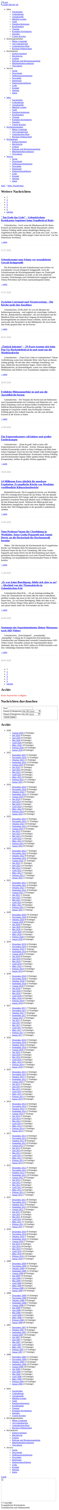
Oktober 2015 (18, 1077)
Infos (9, 97)
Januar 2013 (17, 1163)
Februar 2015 (18, 1096)
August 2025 (17, 765)
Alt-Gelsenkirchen (20, 44)
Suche (14, 71)
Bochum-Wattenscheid (22, 48)
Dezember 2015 (19, 1072)
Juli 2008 (16, 1308)
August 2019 (17, 954)
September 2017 (19, 1015)
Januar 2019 (17, 971)
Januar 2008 (17, 1322)
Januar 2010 (17, 1258)
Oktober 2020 (18, 919)
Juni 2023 (16, 833)
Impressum (17, 80)
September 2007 (19, 1332)
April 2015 (17, 1091)
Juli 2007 (16, 1337)
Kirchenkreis (12, 139)
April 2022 (17, 870)
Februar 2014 (18, 1128)
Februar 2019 (18, 969)
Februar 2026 (18, 747)
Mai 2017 (16, 1025)
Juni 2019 (16, 959)
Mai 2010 (16, 1249)
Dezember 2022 (19, 851)
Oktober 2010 (18, 1236)
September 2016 (19, 1047)
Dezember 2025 (19, 755)
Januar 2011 (17, 1227)
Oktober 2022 (18, 856)
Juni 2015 (16, 1087)
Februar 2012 (18, 1192)
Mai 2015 (16, 1089)
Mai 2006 (16, 1374)
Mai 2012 (16, 1185)
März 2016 (17, 1062)
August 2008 (17, 1305)
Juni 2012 (16, 1182)
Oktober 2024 (18, 792)
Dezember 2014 (19, 1104)
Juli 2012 (16, 1180)
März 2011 (16, 1222)
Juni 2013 (16, 1150)
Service (10, 156)
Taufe (14, 21)
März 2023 (17, 841)
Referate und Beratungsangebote (26, 61)
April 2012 (17, 1187)
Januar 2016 (17, 1067)
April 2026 (17, 743)
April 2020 (17, 932)
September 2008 (19, 1303)
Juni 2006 (16, 1372)
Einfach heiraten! (19, 53)
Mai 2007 (16, 1342)
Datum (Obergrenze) (12, 714)
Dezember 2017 (19, 1008)
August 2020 (17, 922)
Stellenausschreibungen (22, 76)
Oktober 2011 (18, 1204)
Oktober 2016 (18, 1045)
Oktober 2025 (18, 760)
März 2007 (17, 1347)
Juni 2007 (16, 1340)
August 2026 (17, 733)
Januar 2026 (17, 750)
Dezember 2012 (19, 1168)
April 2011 (16, 1219)
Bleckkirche (17, 56)
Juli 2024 (16, 799)
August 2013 (17, 1145)
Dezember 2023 (19, 819)
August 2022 (17, 860)
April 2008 (17, 1315)
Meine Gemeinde (19, 41)
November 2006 (19, 1359)
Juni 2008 (16, 1310)
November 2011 (19, 1202)
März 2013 (17, 1158)
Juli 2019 (16, 956)
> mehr (4, 242)
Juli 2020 (16, 924)
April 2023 (17, 838)
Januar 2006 (17, 1384)
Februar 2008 (18, 1320)
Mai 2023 (16, 836)
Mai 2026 (16, 740)
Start (3, 186)
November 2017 (19, 1010)
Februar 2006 (18, 1381)
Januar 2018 (17, 1003)
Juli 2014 (16, 1116)
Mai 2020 (16, 929)
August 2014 (17, 1114)
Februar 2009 (18, 1288)
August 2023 (17, 829)
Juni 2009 (16, 1278)
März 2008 (17, 1317)
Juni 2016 (16, 1055)
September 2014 (19, 1111)
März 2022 (17, 873)
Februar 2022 (18, 875)
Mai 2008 (16, 1313)
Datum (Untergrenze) (12, 711)
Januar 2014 (17, 1131)
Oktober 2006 (18, 1362)
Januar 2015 (17, 1099)
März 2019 (17, 966)
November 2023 (19, 821)
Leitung (15, 58)
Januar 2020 (17, 939)
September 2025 (19, 762)
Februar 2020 (18, 937)
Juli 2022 (16, 863)
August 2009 (17, 1273)
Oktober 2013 (18, 1141)
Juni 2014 (16, 1118)
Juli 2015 (16, 1084)
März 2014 (17, 1126)
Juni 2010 (16, 1246)
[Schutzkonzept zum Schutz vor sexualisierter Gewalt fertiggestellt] (1, 265)
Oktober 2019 (18, 949)
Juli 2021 (16, 895)
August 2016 (17, 1050)
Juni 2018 (16, 991)
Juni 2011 (16, 1214)
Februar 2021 (18, 907)
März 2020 (17, 934)
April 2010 (17, 1251)
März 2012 (17, 1190)
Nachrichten (17, 12)
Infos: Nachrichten (16, 186)
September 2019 (19, 951)
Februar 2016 (18, 1064)
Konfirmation (18, 26)
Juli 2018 (16, 988)
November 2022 (19, 853)
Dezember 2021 (19, 883)
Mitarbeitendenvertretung (23, 63)
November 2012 (19, 1170)
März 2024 (17, 809)
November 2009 (19, 1266)
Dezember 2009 (19, 1263)
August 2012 (17, 1177)
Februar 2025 (18, 779)
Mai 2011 (16, 1217)
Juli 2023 (16, 831)
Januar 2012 (17, 1195)
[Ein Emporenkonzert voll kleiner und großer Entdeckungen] (1, 442)
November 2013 (19, 1138)
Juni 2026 (16, 738)
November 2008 (19, 1298)
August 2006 (17, 1367)
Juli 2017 (16, 1020)
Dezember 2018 (19, 976)
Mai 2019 (16, 961)
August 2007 (17, 1335)
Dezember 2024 (19, 787)
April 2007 (17, 1344)
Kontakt (15, 88)
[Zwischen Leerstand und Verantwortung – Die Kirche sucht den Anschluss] (1, 307)
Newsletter (16, 78)
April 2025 (17, 774)
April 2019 (17, 964)
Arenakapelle (18, 17)
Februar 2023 (18, 843)
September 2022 (19, 858)
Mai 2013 (16, 1153)
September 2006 (19, 1364)
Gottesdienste (18, 14)
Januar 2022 (17, 878)
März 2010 (17, 1254)
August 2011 (17, 1209)
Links (14, 85)
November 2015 (19, 1074)
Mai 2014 (16, 1121)
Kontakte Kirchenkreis (22, 31)
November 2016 (19, 1042)
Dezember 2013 (19, 1136)
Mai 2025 (16, 772)
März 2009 (17, 1286)
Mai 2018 (16, 993)
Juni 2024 (16, 802)
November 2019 (19, 946)
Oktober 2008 (18, 1300)
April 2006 (17, 1376)
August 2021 (17, 892)
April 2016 (17, 1059)
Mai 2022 (16, 868)
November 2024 (19, 789)
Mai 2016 (16, 1057)
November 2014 (19, 1106)
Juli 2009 (16, 1276)
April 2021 (17, 902)
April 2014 (17, 1123)
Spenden (16, 34)
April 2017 (17, 1028)
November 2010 (19, 1234)
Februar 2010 (18, 1256)
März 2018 (17, 998)
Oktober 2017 (18, 1013)
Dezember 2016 (19, 1040)
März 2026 (17, 745)
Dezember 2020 (19, 915)
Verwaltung (17, 66)
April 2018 (17, 996)
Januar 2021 (17, 910)
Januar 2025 (17, 782)
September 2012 (19, 1175)
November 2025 (19, 757)
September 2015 (19, 1079)
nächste (10, 212)
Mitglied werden (19, 19)
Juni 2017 (16, 1023)
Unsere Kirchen (19, 36)
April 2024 (17, 806)
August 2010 (17, 1241)
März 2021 (17, 905)
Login (3, 1477)
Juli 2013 (16, 1148)
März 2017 (17, 1030)
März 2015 (17, 1094)
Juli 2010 (16, 1244)
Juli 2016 (16, 1052)
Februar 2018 (18, 1001)
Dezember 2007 (19, 1327)
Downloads (17, 73)
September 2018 (19, 983)
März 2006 (17, 1379)
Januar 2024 (17, 814)
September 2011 (19, 1207)
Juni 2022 (16, 865)
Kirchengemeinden (15, 127)
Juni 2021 (16, 897)
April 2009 (17, 1283)
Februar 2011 (18, 1224)
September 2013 (19, 1143)
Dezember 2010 (19, 1231)
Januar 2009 (17, 1290)
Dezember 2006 (19, 1357)
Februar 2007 (18, 1349)
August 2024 (17, 797)
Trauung (15, 29)
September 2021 (19, 890)
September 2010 (19, 1239)
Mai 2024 (16, 804)
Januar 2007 (17, 1352)
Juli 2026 (16, 735)
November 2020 (19, 917)
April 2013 (17, 1155)
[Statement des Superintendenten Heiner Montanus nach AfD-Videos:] (1, 633)
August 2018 (17, 986)
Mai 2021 (16, 900)
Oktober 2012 (18, 1173)
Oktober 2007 (18, 1330)
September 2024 (19, 794)
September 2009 (19, 1271)
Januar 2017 (17, 1035)
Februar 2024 (18, 811)
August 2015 (17, 1082)
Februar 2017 (18, 1032)
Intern (14, 93)
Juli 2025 (16, 767)
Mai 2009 (16, 1281)
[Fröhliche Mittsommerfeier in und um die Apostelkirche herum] (1, 397)
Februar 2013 (18, 1160)
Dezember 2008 (19, 1295)
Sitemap (15, 90)
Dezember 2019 (19, 944)
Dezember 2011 (19, 1200)
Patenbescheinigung (20, 24)
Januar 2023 (17, 846)
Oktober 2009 (18, 1268)
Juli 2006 (16, 1369)
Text (5, 708)
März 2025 (17, 777)
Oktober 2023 (18, 824)
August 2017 (17, 1018)
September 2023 (19, 826)
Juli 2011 (16, 1212)
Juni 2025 (16, 770)
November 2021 (19, 885)
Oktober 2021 (18, 888)
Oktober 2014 (18, 1109)
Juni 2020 (16, 927)
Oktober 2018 (18, 981)
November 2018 (19, 978)
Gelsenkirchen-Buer (21, 46)
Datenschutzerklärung (21, 83)
